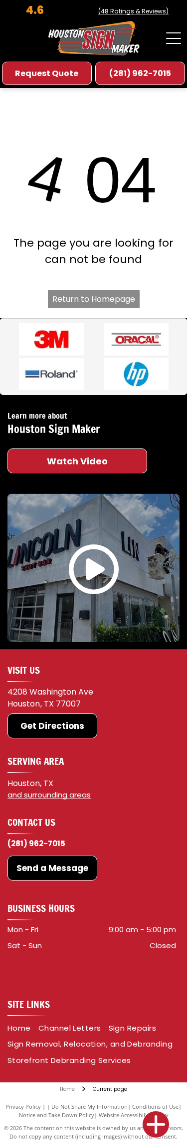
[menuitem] (22, 1028)
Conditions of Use (155, 1106)
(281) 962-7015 (36, 843)
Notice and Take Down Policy (56, 1115)
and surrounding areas (49, 795)
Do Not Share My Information (89, 1106)
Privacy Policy (23, 1106)
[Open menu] (173, 38)
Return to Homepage (93, 299)
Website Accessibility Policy (134, 1115)
